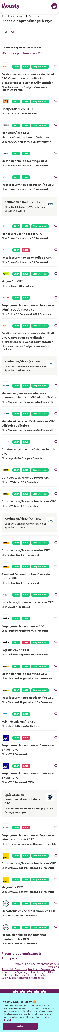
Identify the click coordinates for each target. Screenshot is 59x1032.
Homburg (37, 972)
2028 (25, 67)
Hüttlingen (37, 977)
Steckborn (34, 969)
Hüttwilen (21, 975)
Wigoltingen (22, 972)
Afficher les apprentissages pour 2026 (22, 53)
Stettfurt (49, 972)
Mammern (8, 972)
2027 (16, 67)
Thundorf (33, 975)
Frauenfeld (8, 969)
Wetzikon (21, 969)
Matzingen (8, 975)
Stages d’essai (40, 67)
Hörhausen (23, 977)
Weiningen (48, 969)
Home (4, 16)
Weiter (20, 1026)
